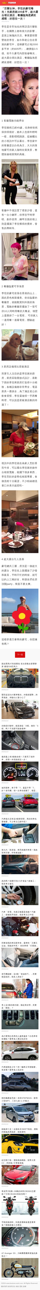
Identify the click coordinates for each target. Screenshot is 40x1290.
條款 (17, 1286)
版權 (24, 1286)
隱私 (21, 1286)
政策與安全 (12, 1286)
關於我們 (4, 1286)
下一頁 (20, 655)
